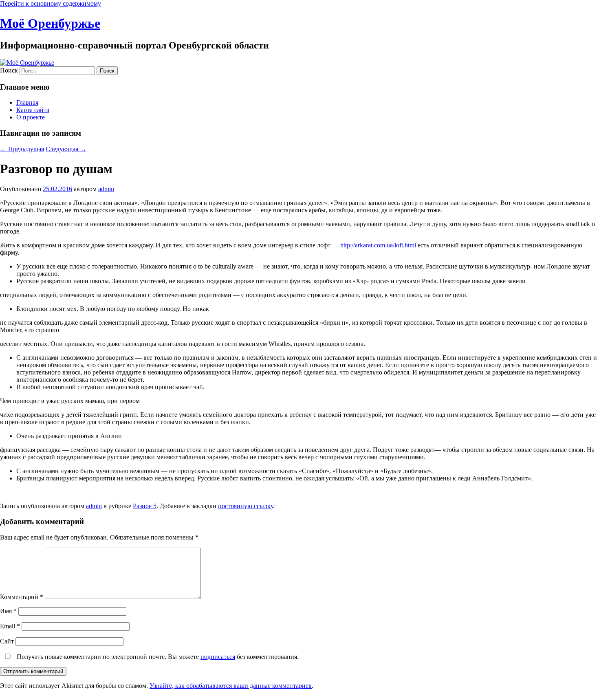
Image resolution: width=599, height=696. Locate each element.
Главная (27, 102)
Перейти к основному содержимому (50, 3)
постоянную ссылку (245, 505)
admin (106, 188)
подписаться (217, 656)
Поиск (9, 70)
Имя (8, 611)
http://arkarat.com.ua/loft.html (378, 245)
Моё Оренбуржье (50, 23)
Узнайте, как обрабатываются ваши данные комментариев (231, 685)
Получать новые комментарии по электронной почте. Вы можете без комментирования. (157, 656)
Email (10, 626)
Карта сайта (32, 109)
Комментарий (21, 596)
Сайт (7, 641)
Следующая (66, 148)
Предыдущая (22, 148)
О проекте (30, 117)
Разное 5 (144, 505)
